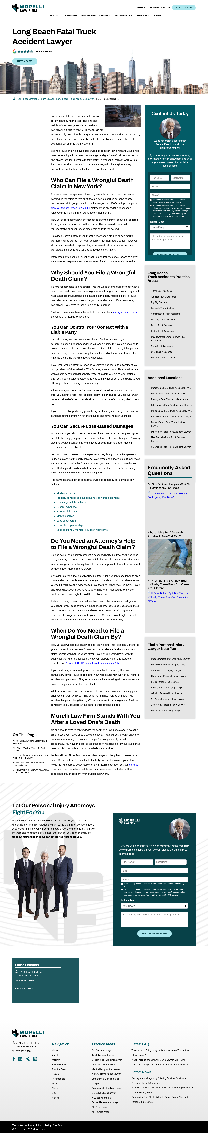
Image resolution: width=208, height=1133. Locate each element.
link (185, 162)
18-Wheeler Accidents (161, 291)
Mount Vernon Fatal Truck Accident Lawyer (168, 424)
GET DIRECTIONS (24, 988)
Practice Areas (59, 1069)
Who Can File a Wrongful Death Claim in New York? (30, 742)
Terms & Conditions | (24, 1125)
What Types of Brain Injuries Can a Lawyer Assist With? (158, 1060)
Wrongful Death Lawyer (103, 1064)
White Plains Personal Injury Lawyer (169, 664)
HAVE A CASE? (24, 61)
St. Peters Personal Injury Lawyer (167, 699)
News (55, 1088)
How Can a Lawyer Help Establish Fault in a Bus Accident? (160, 1064)
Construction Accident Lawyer (107, 1060)
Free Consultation (160, 7)
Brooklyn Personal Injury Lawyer (167, 687)
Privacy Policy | (44, 1125)
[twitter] (27, 1059)
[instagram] (35, 1059)
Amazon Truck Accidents (163, 296)
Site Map (58, 1125)
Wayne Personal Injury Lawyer (166, 710)
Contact (158, 15)
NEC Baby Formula (101, 1097)
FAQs (54, 1083)
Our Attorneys (70, 15)
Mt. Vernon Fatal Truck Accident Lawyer (171, 431)
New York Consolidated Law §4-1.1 (70, 208)
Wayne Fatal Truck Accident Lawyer (169, 393)
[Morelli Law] (30, 8)
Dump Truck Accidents (162, 325)
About (53, 15)
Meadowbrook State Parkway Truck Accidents (168, 339)
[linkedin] (20, 1059)
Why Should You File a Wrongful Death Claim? (29, 749)
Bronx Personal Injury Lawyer (165, 682)
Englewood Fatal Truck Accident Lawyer (171, 416)
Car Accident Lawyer (102, 1050)
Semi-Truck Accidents (162, 346)
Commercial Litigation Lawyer (107, 1088)
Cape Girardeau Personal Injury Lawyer (170, 659)
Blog (54, 1093)
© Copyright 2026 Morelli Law (29, 1129)
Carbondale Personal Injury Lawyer (168, 676)
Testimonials (58, 1078)
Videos (55, 1097)
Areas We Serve (122, 15)
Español (141, 7)
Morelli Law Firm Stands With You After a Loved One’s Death (31, 771)
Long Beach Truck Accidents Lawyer (75, 99)
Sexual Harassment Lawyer (105, 1102)
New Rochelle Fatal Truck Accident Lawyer (168, 439)
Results (55, 1074)
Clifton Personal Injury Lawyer (166, 670)
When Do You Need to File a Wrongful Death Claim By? (29, 764)
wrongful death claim (125, 312)
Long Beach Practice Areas (94, 15)
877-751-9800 (185, 7)
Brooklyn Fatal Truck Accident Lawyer (170, 399)
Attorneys (57, 1060)
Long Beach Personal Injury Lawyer (35, 99)
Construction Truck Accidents (165, 314)
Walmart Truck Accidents (163, 357)
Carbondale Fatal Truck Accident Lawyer (171, 388)
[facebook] (13, 1059)
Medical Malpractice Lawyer (106, 1069)
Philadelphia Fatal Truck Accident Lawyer (171, 411)
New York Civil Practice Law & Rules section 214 (92, 663)
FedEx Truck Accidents (162, 331)
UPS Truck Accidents (161, 352)
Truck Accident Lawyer (103, 1055)
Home (55, 1050)
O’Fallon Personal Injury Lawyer (167, 693)
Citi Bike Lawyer (100, 1107)
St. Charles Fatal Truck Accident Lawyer (171, 447)
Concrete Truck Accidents (163, 308)
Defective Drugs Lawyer (103, 1093)
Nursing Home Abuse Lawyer (106, 1074)
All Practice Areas (100, 1112)
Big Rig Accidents (160, 302)
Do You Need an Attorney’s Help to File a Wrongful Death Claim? (30, 756)
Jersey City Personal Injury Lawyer (168, 704)
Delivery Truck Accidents (163, 319)
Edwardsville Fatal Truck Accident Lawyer (171, 405)
